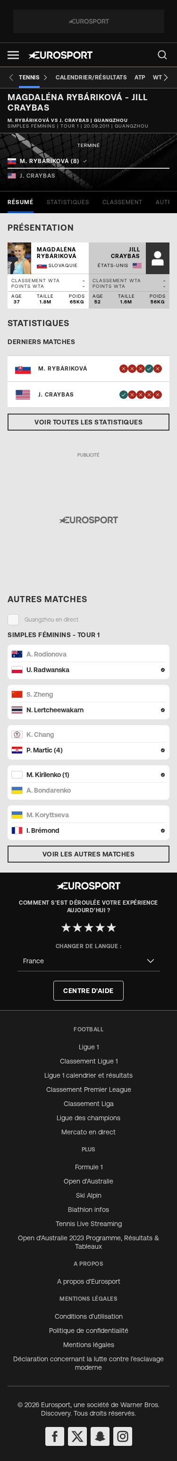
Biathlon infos (88, 1209)
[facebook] (54, 1436)
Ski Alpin (88, 1195)
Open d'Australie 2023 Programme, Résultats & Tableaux (88, 1242)
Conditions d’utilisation (89, 1316)
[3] (88, 927)
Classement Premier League (88, 1089)
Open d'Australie (88, 1181)
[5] (111, 927)
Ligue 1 (89, 1047)
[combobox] (88, 961)
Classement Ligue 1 (89, 1061)
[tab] (21, 202)
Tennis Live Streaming (89, 1224)
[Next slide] (165, 77)
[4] (100, 927)
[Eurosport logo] (60, 55)
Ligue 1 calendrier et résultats (88, 1075)
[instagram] (122, 1436)
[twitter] (77, 1436)
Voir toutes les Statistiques (88, 422)
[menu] (162, 55)
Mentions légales (88, 1345)
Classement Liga (89, 1103)
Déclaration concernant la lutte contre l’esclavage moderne (88, 1363)
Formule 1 (88, 1167)
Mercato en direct (88, 1132)
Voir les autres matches (88, 854)
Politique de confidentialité (88, 1330)
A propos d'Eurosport (88, 1281)
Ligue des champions (88, 1118)
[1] (66, 927)
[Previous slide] (11, 77)
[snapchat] (100, 1436)
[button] (13, 55)
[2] (77, 927)
